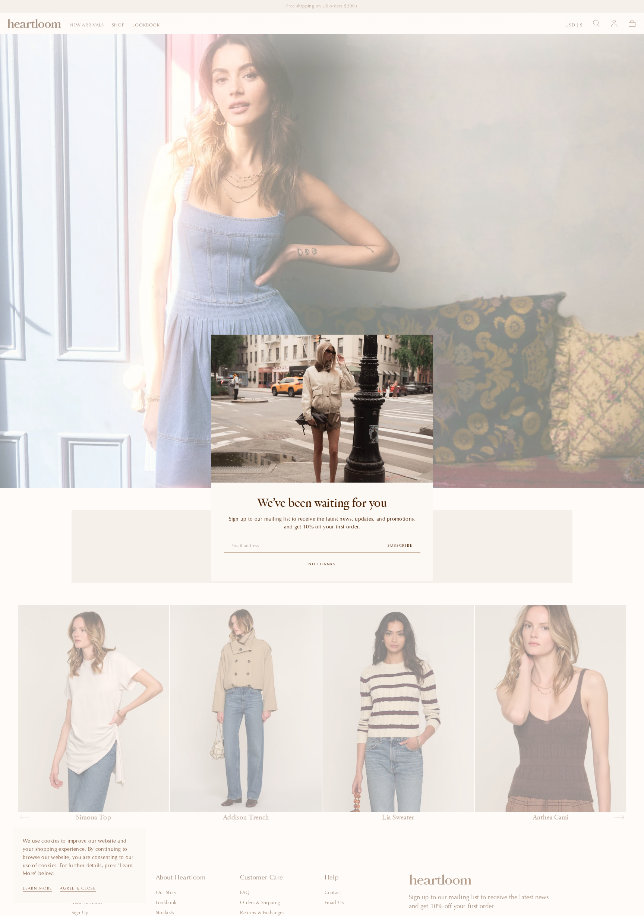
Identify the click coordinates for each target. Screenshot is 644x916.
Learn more (37, 889)
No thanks (321, 564)
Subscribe (400, 546)
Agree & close (78, 889)
